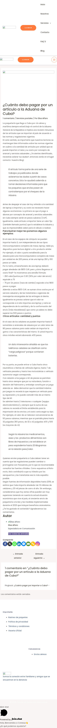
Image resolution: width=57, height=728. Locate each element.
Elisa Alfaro (13, 525)
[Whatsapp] (14, 544)
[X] (9, 544)
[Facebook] (5, 544)
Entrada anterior (18, 554)
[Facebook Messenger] (23, 544)
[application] (50, 23)
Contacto (45, 32)
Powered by (5, 719)
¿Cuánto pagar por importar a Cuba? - (31, 585)
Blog (42, 51)
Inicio (43, 4)
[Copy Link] (33, 544)
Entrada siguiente (39, 554)
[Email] (28, 544)
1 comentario (8, 118)
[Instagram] (37, 544)
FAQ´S (43, 41)
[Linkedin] (19, 544)
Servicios (45, 23)
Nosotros (45, 14)
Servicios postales (24, 118)
